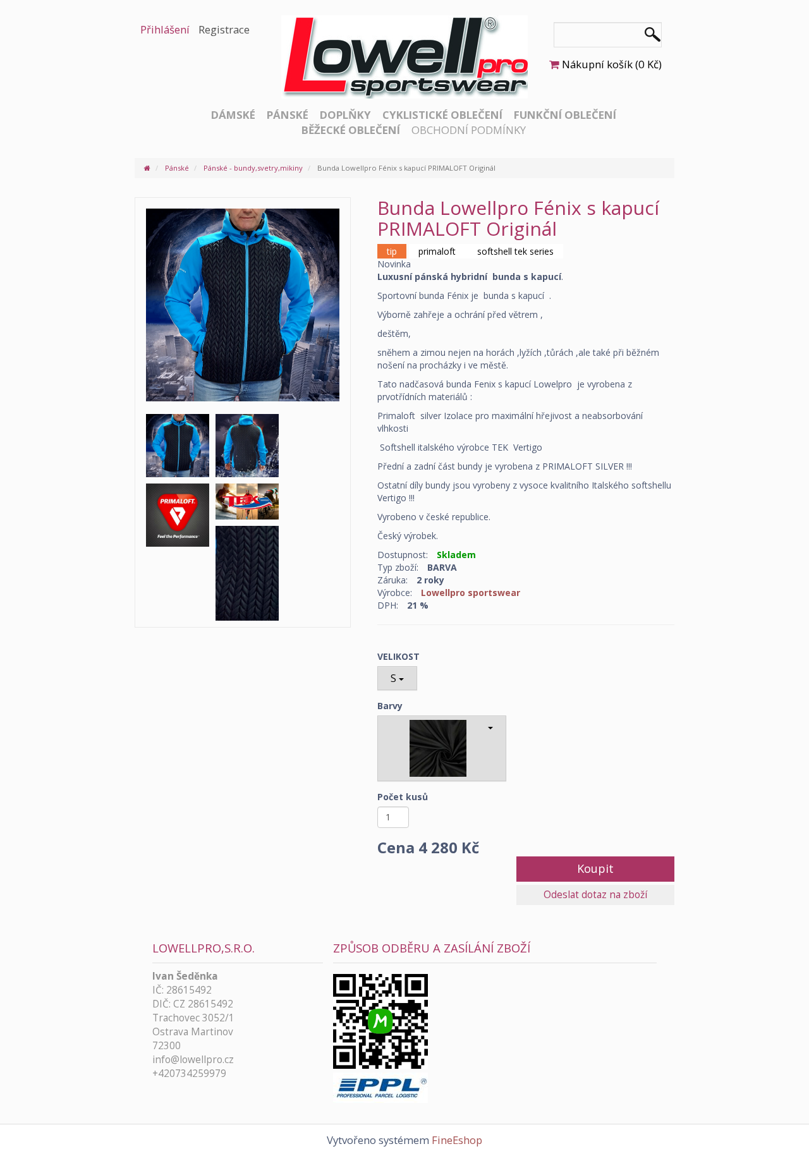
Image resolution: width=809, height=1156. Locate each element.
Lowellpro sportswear (470, 593)
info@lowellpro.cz (193, 1059)
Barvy (390, 706)
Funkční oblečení (565, 114)
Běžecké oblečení (350, 130)
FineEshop (457, 1140)
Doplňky (345, 114)
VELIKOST (398, 656)
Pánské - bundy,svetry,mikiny (253, 168)
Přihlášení (165, 29)
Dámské (233, 114)
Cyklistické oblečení (442, 114)
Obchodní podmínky (468, 130)
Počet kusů (402, 797)
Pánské (287, 114)
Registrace (224, 29)
